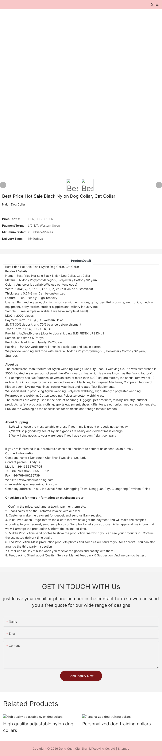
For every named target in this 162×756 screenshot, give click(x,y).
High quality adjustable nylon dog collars (38, 727)
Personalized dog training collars (116, 723)
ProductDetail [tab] (81, 260)
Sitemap (123, 748)
